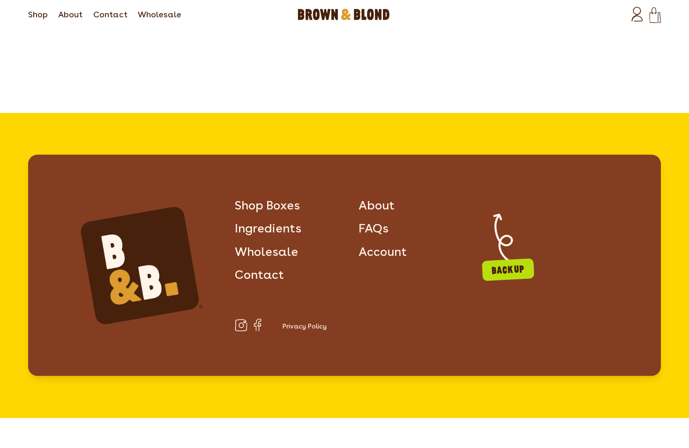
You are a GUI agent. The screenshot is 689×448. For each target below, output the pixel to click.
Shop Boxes (267, 205)
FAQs (374, 228)
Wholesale (159, 14)
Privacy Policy (305, 326)
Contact (110, 14)
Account (383, 251)
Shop (38, 14)
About (70, 14)
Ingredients (268, 228)
